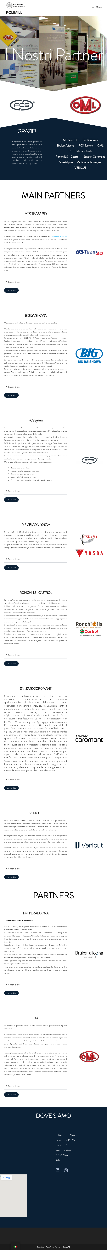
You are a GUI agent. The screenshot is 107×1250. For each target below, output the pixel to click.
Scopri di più (14, 282)
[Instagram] (66, 1170)
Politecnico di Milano (59, 236)
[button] (35, 282)
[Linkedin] (57, 1170)
